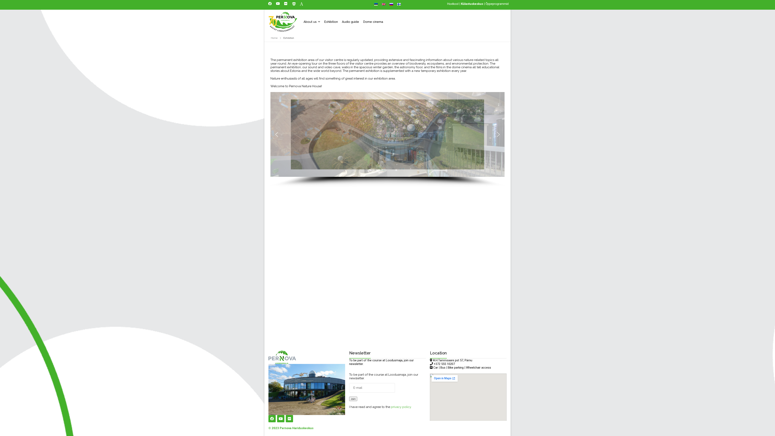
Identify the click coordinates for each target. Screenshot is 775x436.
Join (353, 398)
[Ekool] (294, 3)
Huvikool (453, 4)
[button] (276, 134)
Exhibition (331, 22)
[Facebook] (269, 3)
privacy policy (753, 424)
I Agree (670, 423)
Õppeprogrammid (497, 4)
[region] (387, 139)
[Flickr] (285, 3)
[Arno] (301, 3)
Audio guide (350, 22)
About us (310, 22)
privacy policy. (401, 407)
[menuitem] (376, 4)
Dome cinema (373, 22)
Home (274, 38)
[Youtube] (277, 3)
